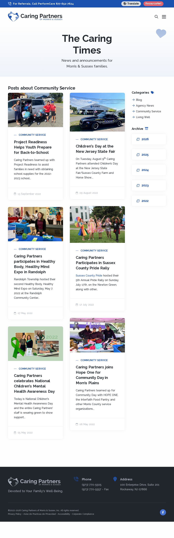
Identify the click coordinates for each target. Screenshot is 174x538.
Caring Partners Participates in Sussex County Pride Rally (95, 262)
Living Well (143, 117)
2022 (145, 201)
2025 (145, 154)
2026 (145, 139)
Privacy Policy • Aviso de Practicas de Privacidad (32, 514)
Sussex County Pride (89, 275)
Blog (139, 99)
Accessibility (64, 514)
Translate (133, 3)
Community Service (32, 135)
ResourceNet (153, 3)
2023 (145, 185)
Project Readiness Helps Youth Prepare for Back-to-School (33, 147)
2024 (145, 170)
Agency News (145, 105)
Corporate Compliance (83, 514)
